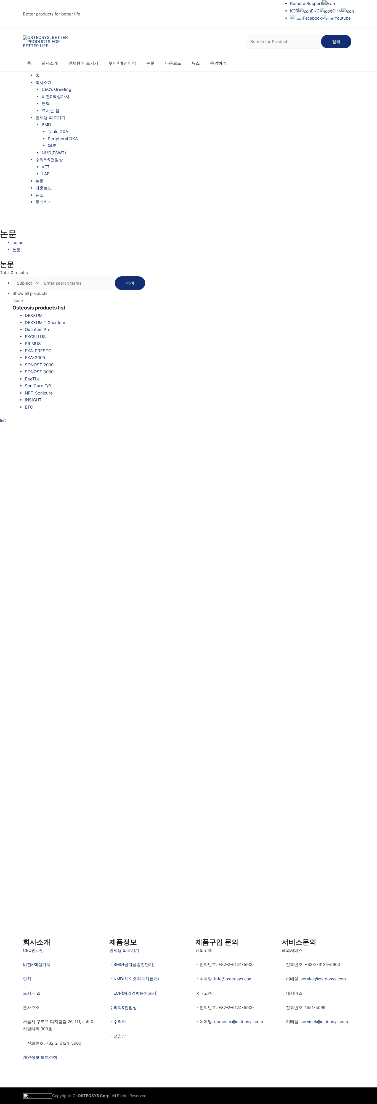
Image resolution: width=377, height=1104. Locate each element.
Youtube (342, 18)
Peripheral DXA (63, 138)
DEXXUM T (35, 315)
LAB (46, 173)
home (17, 242)
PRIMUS (33, 343)
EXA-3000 (35, 357)
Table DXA (58, 131)
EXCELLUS (35, 336)
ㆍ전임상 (117, 1036)
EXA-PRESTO (38, 350)
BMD (46, 124)
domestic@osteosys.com (238, 1021)
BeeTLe (32, 379)
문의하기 (218, 63)
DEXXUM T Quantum (45, 322)
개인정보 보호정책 (40, 1057)
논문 (150, 63)
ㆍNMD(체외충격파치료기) (134, 978)
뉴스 (196, 63)
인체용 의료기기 (83, 63)
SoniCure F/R (38, 385)
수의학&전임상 (122, 63)
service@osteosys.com (323, 978)
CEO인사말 (33, 950)
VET (46, 167)
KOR (294, 11)
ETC (29, 407)
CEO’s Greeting (56, 89)
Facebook (312, 18)
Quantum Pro (38, 329)
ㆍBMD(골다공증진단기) (132, 964)
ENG (315, 11)
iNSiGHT (33, 400)
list (3, 420)
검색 (336, 41)
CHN (336, 11)
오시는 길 (50, 110)
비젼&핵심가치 (55, 96)
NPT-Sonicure (39, 393)
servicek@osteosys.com (324, 1021)
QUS (52, 145)
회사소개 (49, 63)
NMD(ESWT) (54, 152)
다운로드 (173, 63)
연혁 (46, 103)
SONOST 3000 (39, 371)
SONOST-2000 (39, 364)
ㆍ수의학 (117, 1021)
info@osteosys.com (233, 978)
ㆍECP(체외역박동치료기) (133, 993)
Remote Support (306, 3)
